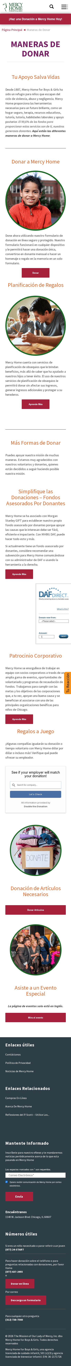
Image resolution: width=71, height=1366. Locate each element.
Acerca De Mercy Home (18, 1106)
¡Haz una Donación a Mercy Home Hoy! (35, 19)
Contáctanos (13, 1054)
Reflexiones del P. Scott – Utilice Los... (27, 1114)
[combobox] (35, 784)
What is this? (63, 609)
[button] (67, 683)
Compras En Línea (16, 1098)
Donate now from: (47, 617)
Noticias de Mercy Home (19, 1071)
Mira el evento (35, 1017)
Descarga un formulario (26, 1300)
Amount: (43, 633)
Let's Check (35, 794)
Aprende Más (36, 404)
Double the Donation (35, 806)
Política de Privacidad (18, 1063)
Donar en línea (20, 1283)
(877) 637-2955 (14, 1271)
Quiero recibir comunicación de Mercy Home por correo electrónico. (36, 1184)
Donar (35, 272)
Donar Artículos (35, 909)
